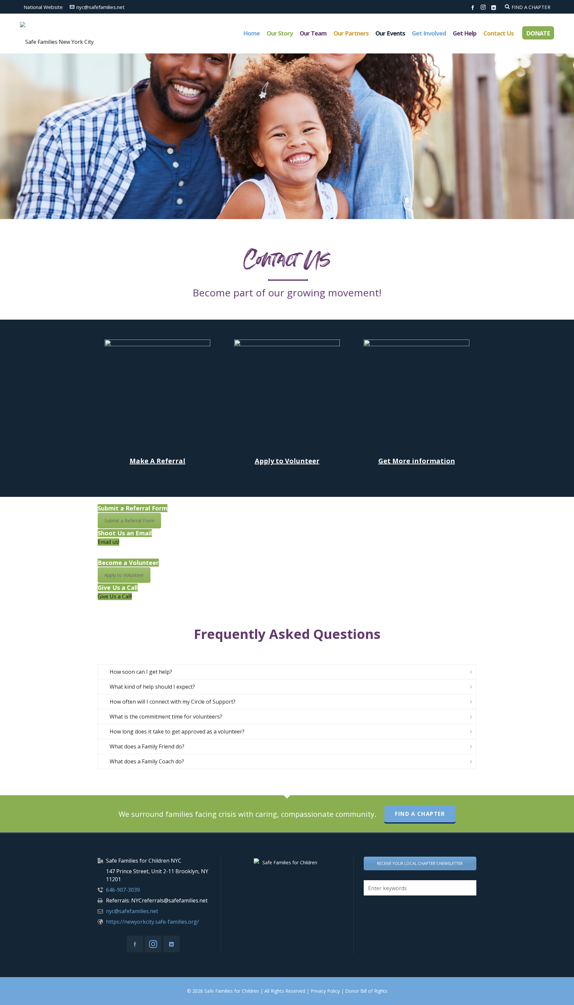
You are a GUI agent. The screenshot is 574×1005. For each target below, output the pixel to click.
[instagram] (484, 7)
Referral (166, 460)
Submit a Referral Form (129, 520)
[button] (468, 887)
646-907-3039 (123, 889)
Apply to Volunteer (287, 460)
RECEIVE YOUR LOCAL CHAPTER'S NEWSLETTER (420, 863)
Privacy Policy (325, 991)
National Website (43, 7)
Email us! (108, 542)
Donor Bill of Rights (366, 991)
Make (139, 460)
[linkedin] (494, 7)
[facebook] (473, 7)
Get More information (416, 460)
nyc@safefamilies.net (100, 7)
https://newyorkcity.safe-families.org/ (152, 921)
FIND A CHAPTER (531, 7)
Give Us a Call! (115, 596)
